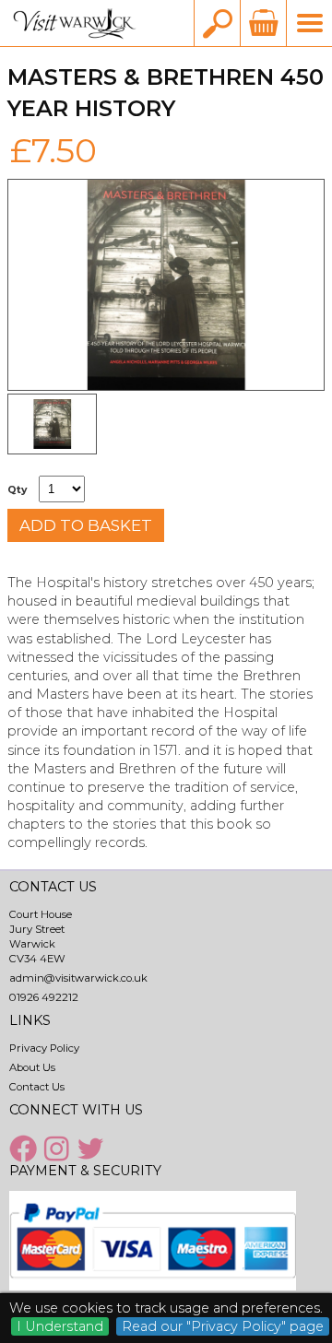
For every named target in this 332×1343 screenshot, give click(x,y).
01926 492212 (43, 997)
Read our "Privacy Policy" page (223, 1326)
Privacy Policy (44, 1048)
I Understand (60, 1326)
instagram (59, 1148)
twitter (93, 1148)
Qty (17, 490)
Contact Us (37, 1086)
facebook (25, 1148)
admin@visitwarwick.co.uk (78, 978)
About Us (32, 1067)
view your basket (263, 23)
